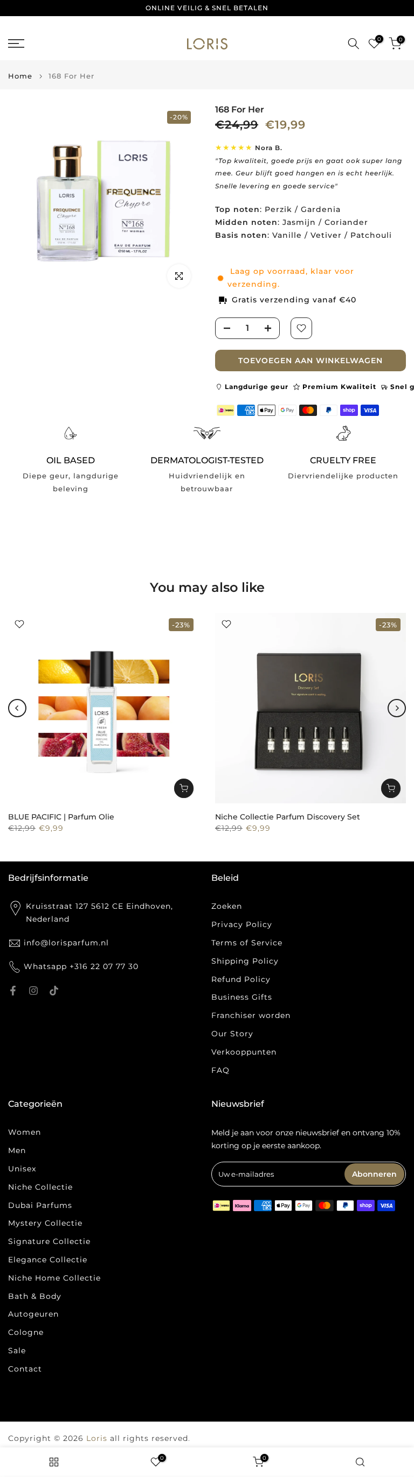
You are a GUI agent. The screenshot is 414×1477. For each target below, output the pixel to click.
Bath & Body (34, 1296)
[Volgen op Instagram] (33, 990)
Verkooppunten (244, 1052)
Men (17, 1150)
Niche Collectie (40, 1187)
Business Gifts (241, 997)
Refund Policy (241, 979)
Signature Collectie (49, 1241)
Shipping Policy (245, 961)
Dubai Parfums (40, 1205)
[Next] (397, 708)
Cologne (26, 1332)
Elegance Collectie (47, 1259)
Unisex (22, 1169)
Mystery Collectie (45, 1223)
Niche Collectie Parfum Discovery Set (287, 817)
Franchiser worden (251, 1015)
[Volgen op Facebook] (13, 990)
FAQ (220, 1070)
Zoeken (226, 906)
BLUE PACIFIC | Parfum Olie (61, 817)
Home (20, 76)
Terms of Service (246, 943)
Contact (25, 1369)
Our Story (232, 1033)
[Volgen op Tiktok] (54, 990)
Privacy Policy (241, 924)
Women (24, 1132)
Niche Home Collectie (54, 1278)
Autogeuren (33, 1314)
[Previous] (17, 708)
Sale (17, 1350)
